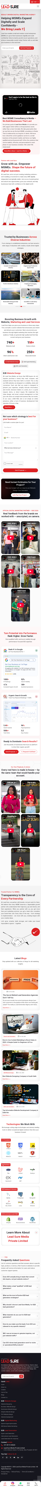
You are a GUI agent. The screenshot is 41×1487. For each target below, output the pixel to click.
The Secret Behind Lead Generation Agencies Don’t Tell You (20, 996)
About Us (3, 1387)
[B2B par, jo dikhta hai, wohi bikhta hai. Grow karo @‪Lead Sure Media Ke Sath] (10, 796)
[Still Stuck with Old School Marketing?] (20, 864)
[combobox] (6, 438)
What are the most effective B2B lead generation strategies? (16, 1296)
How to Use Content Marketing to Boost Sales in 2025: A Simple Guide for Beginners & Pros (19, 1041)
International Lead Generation (9, 1436)
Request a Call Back (29, 751)
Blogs (2, 1395)
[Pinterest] (22, 1457)
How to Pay (4, 1392)
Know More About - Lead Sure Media (15, 151)
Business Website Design (8, 1406)
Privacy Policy (5, 1471)
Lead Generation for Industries (9, 1438)
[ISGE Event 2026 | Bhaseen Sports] (30, 571)
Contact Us (4, 1397)
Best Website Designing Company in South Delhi (19, 1076)
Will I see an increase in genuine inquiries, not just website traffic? (19, 1334)
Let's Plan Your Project (20, 495)
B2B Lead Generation (9, 1106)
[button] (36, 1232)
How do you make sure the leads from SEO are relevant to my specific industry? (19, 1325)
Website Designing (6, 1404)
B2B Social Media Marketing (9, 1426)
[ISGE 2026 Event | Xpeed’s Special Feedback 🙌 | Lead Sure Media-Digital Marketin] (10, 537)
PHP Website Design (7, 1414)
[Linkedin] (18, 1457)
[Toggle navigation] (38, 6)
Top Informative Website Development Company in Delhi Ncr (20, 1111)
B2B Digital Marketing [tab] (29, 361)
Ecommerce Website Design (9, 1409)
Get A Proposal (19, 470)
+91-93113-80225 (9, 1445)
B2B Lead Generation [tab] (21, 366)
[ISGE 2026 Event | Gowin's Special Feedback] (10, 571)
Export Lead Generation (9, 1036)
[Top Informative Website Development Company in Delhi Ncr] (20, 1094)
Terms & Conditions (28, 1471)
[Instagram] (6, 1457)
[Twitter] (10, 1457)
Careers (3, 1389)
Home (2, 1384)
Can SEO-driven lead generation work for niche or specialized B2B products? (19, 1344)
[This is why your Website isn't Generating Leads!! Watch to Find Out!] (30, 796)
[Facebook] (2, 1457)
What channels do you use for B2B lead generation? (16, 1316)
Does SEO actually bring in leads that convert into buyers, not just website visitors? (18, 1278)
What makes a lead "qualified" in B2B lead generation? (17, 1287)
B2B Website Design (9, 1072)
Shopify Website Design (8, 1412)
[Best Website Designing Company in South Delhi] (20, 1060)
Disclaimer (4, 1474)
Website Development (7, 1417)
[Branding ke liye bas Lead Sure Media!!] (10, 830)
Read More (8, 407)
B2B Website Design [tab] (13, 361)
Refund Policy (16, 1471)
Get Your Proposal (25, 48)
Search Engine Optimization (9, 1423)
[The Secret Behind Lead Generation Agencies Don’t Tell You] (20, 980)
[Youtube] (14, 1457)
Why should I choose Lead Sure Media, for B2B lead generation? (19, 1306)
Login (35, 1)
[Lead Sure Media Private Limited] (10, 6)
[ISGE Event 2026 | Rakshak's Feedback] (20, 605)
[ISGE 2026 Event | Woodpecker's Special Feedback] (30, 537)
